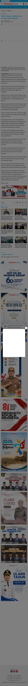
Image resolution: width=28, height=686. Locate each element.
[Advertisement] (14, 343)
